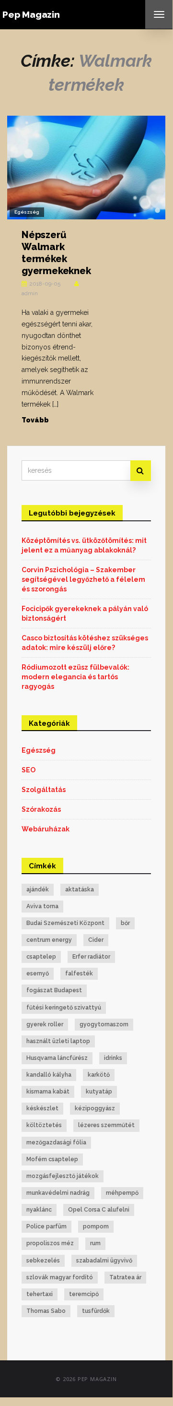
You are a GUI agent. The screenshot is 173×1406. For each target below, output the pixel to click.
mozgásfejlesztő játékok (62, 1176)
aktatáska (79, 889)
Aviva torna (42, 906)
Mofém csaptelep (52, 1159)
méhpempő (122, 1193)
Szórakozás (41, 809)
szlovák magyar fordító (59, 1277)
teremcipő (84, 1294)
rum (95, 1243)
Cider (96, 940)
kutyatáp (99, 1091)
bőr (125, 923)
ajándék (37, 889)
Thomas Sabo (46, 1311)
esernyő (37, 973)
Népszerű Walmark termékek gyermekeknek (56, 252)
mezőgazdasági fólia (56, 1142)
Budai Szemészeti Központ (65, 923)
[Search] (140, 470)
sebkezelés (43, 1260)
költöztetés (44, 1125)
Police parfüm (46, 1226)
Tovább (35, 420)
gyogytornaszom (104, 1024)
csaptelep (41, 956)
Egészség (26, 212)
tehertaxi (39, 1294)
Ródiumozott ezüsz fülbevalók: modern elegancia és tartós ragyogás (75, 676)
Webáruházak (45, 829)
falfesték (79, 973)
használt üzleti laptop (58, 1041)
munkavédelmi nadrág (58, 1193)
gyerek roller (44, 1024)
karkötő (99, 1074)
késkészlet (42, 1108)
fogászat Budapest (54, 990)
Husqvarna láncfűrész (57, 1058)
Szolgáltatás (44, 789)
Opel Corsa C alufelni (98, 1209)
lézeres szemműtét (106, 1125)
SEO (28, 770)
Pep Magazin (31, 14)
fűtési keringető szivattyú (63, 1007)
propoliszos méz (50, 1243)
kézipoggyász (95, 1108)
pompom (96, 1226)
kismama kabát (47, 1091)
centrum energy (49, 940)
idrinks (113, 1058)
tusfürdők (96, 1311)
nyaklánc (39, 1209)
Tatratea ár (125, 1277)
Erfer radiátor (91, 956)
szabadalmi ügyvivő (104, 1260)
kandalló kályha (48, 1074)
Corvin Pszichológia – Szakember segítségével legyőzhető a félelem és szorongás (83, 579)
